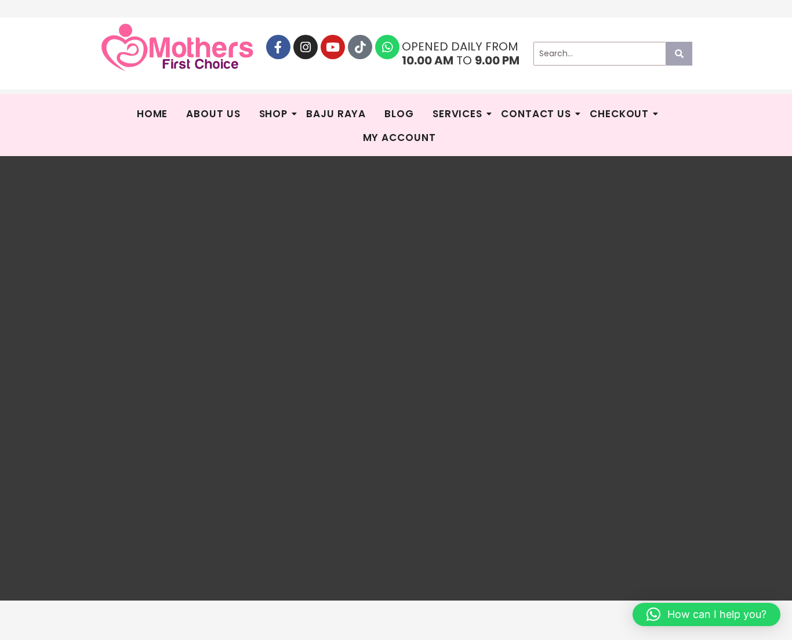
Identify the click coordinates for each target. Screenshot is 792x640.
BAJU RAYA (336, 114)
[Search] (679, 54)
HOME (152, 114)
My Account (399, 137)
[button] (706, 614)
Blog (399, 114)
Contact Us (536, 114)
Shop (273, 114)
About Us (213, 114)
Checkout (619, 114)
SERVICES (457, 114)
